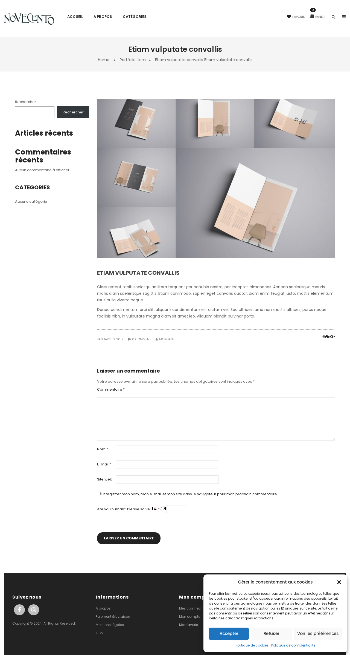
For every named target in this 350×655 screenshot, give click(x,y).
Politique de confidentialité (293, 645)
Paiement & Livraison (113, 616)
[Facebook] (323, 336)
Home (103, 59)
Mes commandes (194, 608)
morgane (166, 339)
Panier (318, 17)
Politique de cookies (252, 645)
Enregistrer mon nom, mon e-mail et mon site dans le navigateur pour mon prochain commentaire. (189, 494)
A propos (103, 608)
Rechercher (25, 101)
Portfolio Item (133, 59)
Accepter (229, 633)
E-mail (104, 464)
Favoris (298, 17)
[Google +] (332, 336)
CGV (99, 633)
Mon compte (189, 616)
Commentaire (111, 389)
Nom (102, 449)
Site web (104, 479)
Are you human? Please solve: (124, 509)
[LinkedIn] (328, 336)
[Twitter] (325, 336)
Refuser (271, 633)
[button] (339, 582)
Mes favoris (188, 624)
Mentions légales (110, 624)
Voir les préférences (318, 633)
